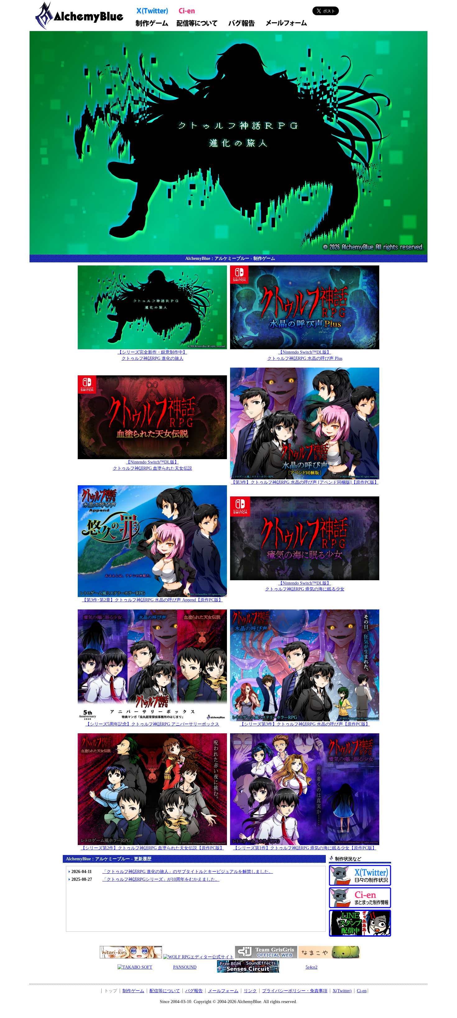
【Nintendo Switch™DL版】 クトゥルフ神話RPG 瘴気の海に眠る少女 (304, 586)
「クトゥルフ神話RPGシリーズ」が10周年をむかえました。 (160, 879)
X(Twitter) (342, 991)
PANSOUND (184, 967)
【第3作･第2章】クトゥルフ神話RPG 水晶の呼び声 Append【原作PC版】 (152, 600)
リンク (250, 991)
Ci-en (362, 991)
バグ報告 (194, 991)
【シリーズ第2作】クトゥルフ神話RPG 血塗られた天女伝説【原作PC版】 (152, 848)
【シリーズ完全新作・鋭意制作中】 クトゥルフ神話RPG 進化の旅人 (152, 355)
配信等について (165, 991)
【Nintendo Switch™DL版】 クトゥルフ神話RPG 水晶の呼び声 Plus (304, 355)
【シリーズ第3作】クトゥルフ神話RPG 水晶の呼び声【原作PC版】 (305, 724)
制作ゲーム (133, 991)
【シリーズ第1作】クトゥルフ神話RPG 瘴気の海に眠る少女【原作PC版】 (304, 848)
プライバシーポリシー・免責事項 (294, 991)
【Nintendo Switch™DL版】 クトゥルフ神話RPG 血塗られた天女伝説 (152, 465)
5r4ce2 (311, 967)
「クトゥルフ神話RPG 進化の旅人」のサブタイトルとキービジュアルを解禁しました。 (187, 871)
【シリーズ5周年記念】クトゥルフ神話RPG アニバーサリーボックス (152, 724)
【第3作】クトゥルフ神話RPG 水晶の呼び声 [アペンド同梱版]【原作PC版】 (305, 482)
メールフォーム (223, 991)
